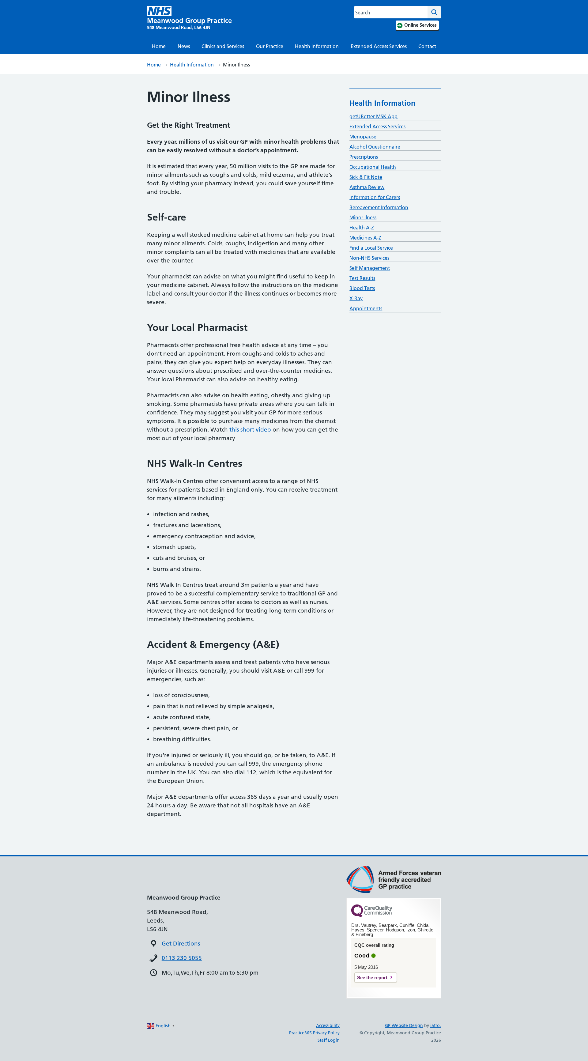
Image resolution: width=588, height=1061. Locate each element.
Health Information (317, 46)
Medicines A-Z (365, 238)
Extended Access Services (379, 46)
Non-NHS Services (369, 258)
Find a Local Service (371, 248)
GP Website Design (404, 1025)
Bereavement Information (378, 207)
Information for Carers (374, 197)
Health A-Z (361, 228)
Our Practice (269, 46)
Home (159, 46)
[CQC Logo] (371, 915)
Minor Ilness (362, 217)
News (184, 46)
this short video (250, 429)
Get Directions (181, 943)
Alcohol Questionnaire (374, 147)
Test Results (362, 278)
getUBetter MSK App (373, 116)
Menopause (362, 137)
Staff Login (329, 1040)
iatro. (435, 1025)
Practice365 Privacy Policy (314, 1033)
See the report (372, 977)
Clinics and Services (223, 46)
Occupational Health (372, 167)
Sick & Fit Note (365, 177)
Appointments (365, 308)
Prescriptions (363, 157)
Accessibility (328, 1025)
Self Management (369, 268)
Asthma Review (366, 187)
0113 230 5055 (182, 957)
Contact (427, 46)
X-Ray (356, 298)
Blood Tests (362, 288)
